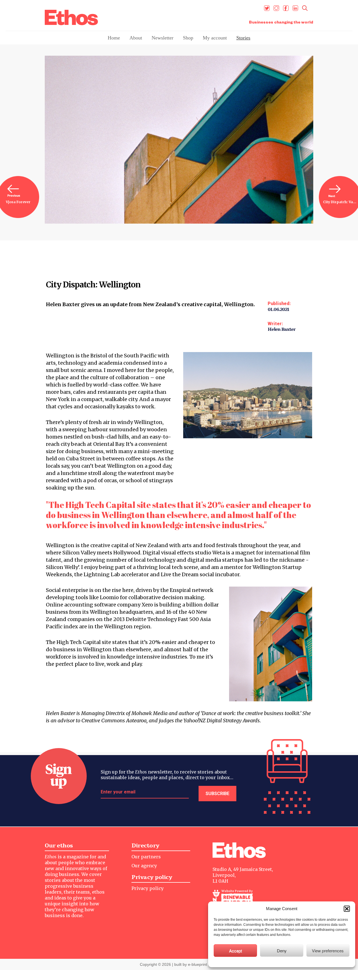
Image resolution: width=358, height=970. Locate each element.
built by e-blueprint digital (196, 964)
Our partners (146, 856)
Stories (243, 38)
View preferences (328, 950)
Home (114, 38)
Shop (188, 38)
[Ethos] (71, 17)
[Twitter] (267, 8)
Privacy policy (147, 888)
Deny (282, 950)
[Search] (305, 8)
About (135, 38)
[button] (347, 909)
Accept (235, 950)
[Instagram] (276, 8)
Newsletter (162, 38)
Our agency (144, 865)
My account (215, 38)
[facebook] (286, 8)
